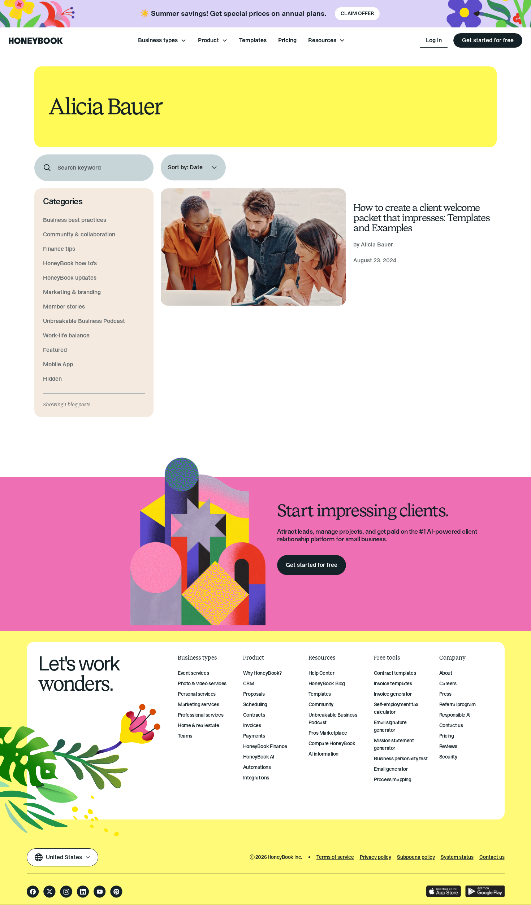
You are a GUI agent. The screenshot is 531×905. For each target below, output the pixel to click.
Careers (448, 683)
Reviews (448, 746)
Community (320, 704)
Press (445, 694)
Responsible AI (455, 715)
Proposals (253, 694)
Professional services (200, 715)
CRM (248, 683)
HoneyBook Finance (265, 746)
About (445, 673)
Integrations (256, 777)
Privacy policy (375, 857)
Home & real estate (198, 725)
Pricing (287, 40)
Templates (253, 40)
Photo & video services (202, 683)
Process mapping (392, 779)
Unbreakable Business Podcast (332, 719)
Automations (257, 767)
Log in (434, 40)
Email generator (391, 769)
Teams (185, 736)
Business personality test (401, 758)
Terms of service (335, 857)
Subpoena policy (416, 857)
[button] (162, 40)
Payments (254, 736)
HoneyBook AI (258, 756)
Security (448, 756)
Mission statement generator (394, 744)
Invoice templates (393, 683)
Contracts (254, 715)
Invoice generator (393, 694)
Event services (193, 673)
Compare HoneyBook (331, 743)
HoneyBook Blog (326, 683)
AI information (323, 754)
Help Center (321, 673)
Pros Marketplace (327, 733)
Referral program (457, 704)
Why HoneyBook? (262, 673)
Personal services (197, 694)
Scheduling (255, 704)
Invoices (252, 725)
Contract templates (395, 673)
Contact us (451, 725)
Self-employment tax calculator (396, 708)
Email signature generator (390, 726)
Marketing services (198, 704)
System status (457, 857)
